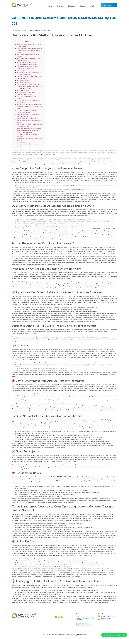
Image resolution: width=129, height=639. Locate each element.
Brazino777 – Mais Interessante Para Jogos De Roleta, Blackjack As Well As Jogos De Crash (30, 106)
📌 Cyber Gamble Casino (24, 132)
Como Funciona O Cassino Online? (27, 118)
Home (50, 6)
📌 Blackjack (21, 142)
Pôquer (19, 146)
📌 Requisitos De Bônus (24, 82)
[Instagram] (59, 616)
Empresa (60, 6)
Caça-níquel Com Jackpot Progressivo (29, 128)
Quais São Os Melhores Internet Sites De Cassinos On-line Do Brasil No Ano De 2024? (29, 50)
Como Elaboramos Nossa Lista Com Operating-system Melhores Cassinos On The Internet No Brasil (29, 86)
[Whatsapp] (62, 616)
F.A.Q (92, 6)
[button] (114, 635)
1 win (59, 182)
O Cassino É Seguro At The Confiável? (29, 130)
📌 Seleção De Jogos (23, 80)
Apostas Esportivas (23, 126)
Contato (83, 6)
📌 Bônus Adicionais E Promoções (27, 144)
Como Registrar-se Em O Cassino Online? (30, 124)
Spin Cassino (21, 70)
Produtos (71, 6)
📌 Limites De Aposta (23, 90)
